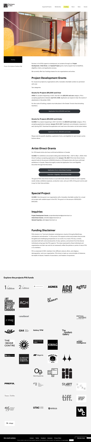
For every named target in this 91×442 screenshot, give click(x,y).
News (79, 6)
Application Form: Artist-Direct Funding (59, 170)
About (73, 6)
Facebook (43, 438)
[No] (89, 440)
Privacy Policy (57, 438)
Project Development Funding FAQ (13, 66)
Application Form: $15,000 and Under (59, 132)
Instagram (49, 438)
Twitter (37, 438)
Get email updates (10, 438)
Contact (32, 438)
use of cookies (65, 440)
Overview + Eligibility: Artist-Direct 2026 (59, 174)
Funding (66, 6)
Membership (58, 6)
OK (71, 440)
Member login (81, 438)
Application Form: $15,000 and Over (59, 111)
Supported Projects (47, 6)
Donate (85, 6)
